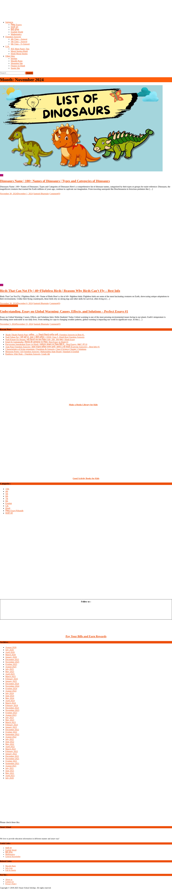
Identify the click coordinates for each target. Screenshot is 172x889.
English (8, 503)
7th (6, 498)
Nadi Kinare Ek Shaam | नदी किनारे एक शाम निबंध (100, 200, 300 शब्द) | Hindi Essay (40, 339)
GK (1, 175)
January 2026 (11, 657)
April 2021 (10, 775)
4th (6, 491)
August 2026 (10, 647)
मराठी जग (14, 27)
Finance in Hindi (18, 66)
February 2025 (11, 679)
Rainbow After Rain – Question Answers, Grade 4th (27, 354)
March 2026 (10, 655)
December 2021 (12, 756)
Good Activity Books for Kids (86, 478)
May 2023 (9, 720)
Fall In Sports (10, 870)
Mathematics (16, 34)
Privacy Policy (11, 884)
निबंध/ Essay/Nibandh (9, 306)
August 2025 (10, 667)
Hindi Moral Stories (19, 54)
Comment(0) (54, 193)
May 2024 (9, 698)
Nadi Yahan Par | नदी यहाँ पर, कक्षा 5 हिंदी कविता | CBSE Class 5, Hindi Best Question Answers (44, 337)
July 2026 (9, 650)
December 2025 (12, 659)
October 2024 (11, 688)
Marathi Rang (16, 61)
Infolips (14, 58)
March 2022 (10, 749)
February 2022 (11, 751)
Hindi (7, 508)
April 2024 (10, 700)
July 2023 (9, 717)
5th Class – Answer (19, 41)
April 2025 (10, 674)
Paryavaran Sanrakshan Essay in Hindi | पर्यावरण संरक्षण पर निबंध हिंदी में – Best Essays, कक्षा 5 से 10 (46, 344)
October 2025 (11, 664)
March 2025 (10, 676)
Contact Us (9, 882)
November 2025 (12, 662)
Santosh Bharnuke (41, 193)
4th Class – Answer (19, 39)
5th (6, 494)
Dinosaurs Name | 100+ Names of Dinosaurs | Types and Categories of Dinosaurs (55, 181)
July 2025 (9, 669)
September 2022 (12, 734)
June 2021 (9, 771)
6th (6, 496)
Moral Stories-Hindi (19, 51)
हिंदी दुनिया (15, 29)
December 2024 (12, 684)
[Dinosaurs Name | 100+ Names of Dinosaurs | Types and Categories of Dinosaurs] (86, 128)
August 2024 (10, 691)
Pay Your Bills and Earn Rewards (86, 636)
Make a (72, 405)
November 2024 (12, 686)
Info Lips (8, 868)
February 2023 (11, 725)
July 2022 (9, 739)
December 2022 (12, 729)
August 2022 (10, 737)
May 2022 (9, 744)
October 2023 (11, 713)
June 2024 (9, 696)
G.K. (7, 46)
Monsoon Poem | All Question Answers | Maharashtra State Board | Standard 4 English (42, 351)
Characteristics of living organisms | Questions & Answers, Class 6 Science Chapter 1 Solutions (45, 349)
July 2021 (9, 768)
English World (17, 32)
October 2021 (11, 761)
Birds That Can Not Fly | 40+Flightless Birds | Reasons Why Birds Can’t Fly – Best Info (60, 290)
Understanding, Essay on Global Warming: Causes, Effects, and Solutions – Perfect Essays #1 (64, 311)
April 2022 (10, 746)
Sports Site (15, 68)
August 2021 (10, 766)
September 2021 (12, 763)
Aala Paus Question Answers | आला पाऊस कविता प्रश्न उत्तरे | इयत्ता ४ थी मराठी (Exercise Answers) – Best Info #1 (52, 347)
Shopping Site (17, 63)
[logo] (11, 837)
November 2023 (12, 710)
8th (6, 501)
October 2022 (11, 732)
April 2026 (10, 652)
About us (8, 880)
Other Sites (10, 56)
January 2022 (11, 754)
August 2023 (10, 715)
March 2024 (10, 703)
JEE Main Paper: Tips (20, 49)
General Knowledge (12, 857)
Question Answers (13, 37)
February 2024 (11, 705)
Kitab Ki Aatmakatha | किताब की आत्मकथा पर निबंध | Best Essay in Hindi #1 (36, 342)
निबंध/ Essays (16, 25)
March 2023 (10, 722)
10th (7, 489)
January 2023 (11, 727)
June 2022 (9, 742)
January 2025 (11, 681)
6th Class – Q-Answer (20, 44)
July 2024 (9, 693)
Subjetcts (9, 22)
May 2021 (9, 773)
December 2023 (12, 708)
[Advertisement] (80, 13)
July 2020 (9, 778)
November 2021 (12, 758)
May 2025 (9, 671)
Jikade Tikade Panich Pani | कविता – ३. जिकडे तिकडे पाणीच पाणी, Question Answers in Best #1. (45, 335)
